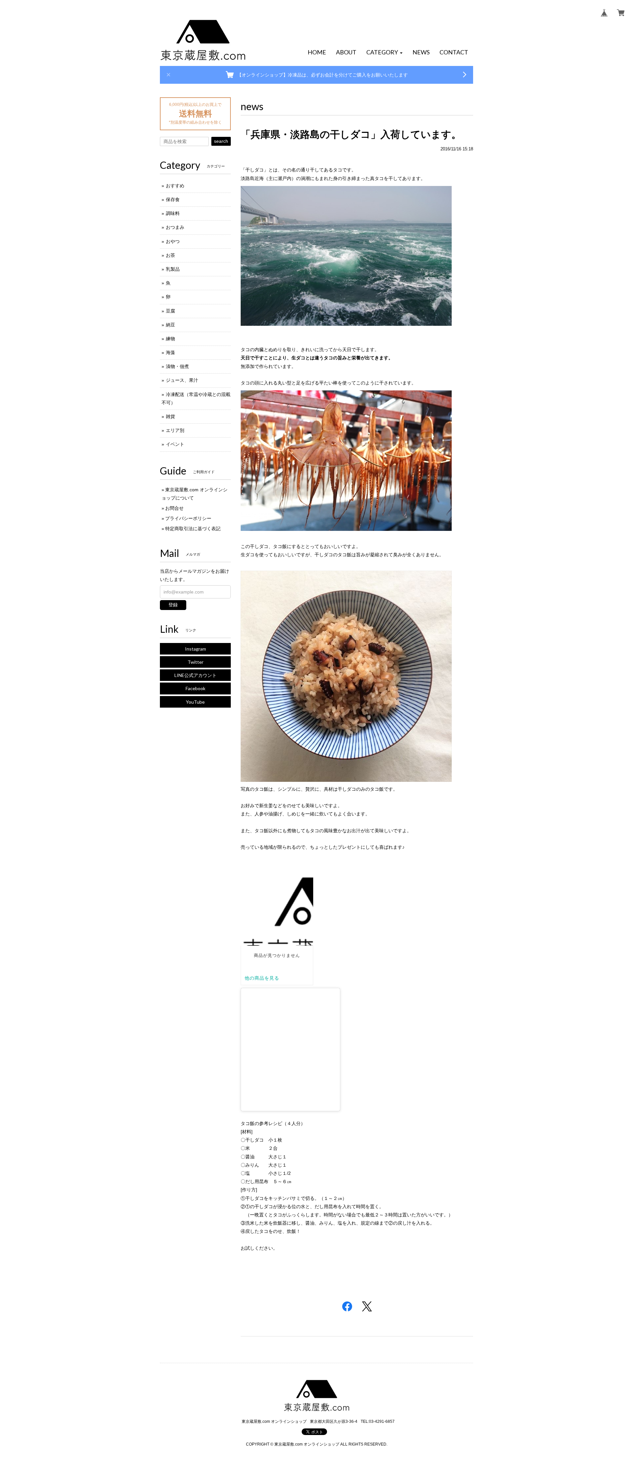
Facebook (195, 688)
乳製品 (173, 269)
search (221, 141)
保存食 (173, 199)
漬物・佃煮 (177, 366)
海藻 (170, 352)
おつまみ (175, 227)
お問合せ (174, 508)
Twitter (195, 662)
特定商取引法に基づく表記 (193, 528)
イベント (175, 444)
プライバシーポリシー (188, 518)
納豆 (170, 324)
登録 (173, 604)
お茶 (170, 255)
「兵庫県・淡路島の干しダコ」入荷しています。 (351, 134)
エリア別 (175, 430)
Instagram (195, 649)
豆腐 (170, 311)
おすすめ (175, 185)
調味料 (173, 213)
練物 (170, 338)
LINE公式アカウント (195, 675)
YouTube (195, 702)
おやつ (173, 241)
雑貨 (170, 416)
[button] (384, 52)
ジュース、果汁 (182, 380)
